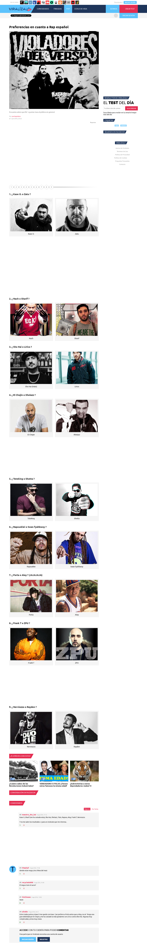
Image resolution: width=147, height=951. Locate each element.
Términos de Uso (122, 151)
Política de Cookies (120, 158)
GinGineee (26, 897)
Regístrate (118, 2)
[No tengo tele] (64, 2)
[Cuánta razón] (26, 2)
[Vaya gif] (69, 2)
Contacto (122, 164)
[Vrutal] (47, 2)
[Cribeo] (52, 2)
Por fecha (95, 809)
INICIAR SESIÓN (130, 2)
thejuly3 (25, 868)
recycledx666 (27, 882)
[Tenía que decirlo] (73, 2)
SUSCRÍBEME (131, 108)
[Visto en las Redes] (35, 2)
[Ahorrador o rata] (77, 2)
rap (117, 125)
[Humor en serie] (56, 2)
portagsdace (16, 116)
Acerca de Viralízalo (122, 148)
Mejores (87, 809)
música (123, 125)
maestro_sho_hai (29, 815)
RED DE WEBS (14, 2)
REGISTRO (44, 939)
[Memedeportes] (30, 2)
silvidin (25, 912)
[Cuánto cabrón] (43, 2)
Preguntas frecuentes (122, 161)
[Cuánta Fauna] (60, 2)
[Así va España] (39, 2)
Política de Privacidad (122, 154)
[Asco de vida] (22, 2)
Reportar (93, 122)
